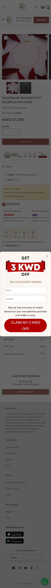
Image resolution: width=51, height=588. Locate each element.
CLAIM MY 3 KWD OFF (25, 325)
